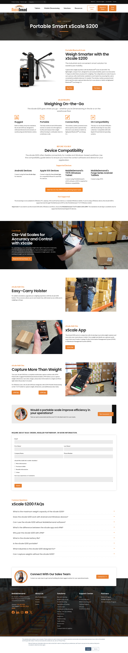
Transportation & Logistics (64, 628)
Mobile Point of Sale (62, 599)
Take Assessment (104, 414)
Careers (37, 599)
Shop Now (112, 8)
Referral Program (106, 597)
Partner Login (23, 2)
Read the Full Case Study (20, 259)
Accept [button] (88, 649)
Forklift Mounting (62, 602)
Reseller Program (106, 599)
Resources (78, 8)
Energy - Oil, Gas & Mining (64, 611)
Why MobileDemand (40, 597)
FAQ (80, 597)
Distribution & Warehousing (65, 609)
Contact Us (101, 576)
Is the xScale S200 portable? (25, 543)
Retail (58, 626)
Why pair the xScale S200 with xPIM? (28, 533)
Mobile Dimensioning (52, 8)
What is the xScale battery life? (26, 538)
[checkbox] (63, 467)
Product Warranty (84, 599)
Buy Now (69, 88)
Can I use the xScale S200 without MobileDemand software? (39, 522)
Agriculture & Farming (63, 604)
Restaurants (60, 623)
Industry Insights (100, 1)
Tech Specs (97, 88)
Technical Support (84, 604)
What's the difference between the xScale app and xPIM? (38, 527)
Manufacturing (61, 619)
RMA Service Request (85, 602)
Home (59, 21)
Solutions (67, 8)
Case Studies (109, 1)
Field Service (60, 614)
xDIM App (43, 392)
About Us (93, 1)
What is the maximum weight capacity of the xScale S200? (38, 511)
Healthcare (60, 616)
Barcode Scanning (62, 597)
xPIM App (16, 392)
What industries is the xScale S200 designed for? (34, 549)
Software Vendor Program (108, 602)
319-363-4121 (21, 604)
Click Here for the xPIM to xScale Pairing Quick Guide (64, 190)
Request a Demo (103, 8)
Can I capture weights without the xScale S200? (33, 554)
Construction (61, 606)
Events (114, 1)
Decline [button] (96, 649)
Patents (37, 602)
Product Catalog (15, 2)
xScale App (70, 347)
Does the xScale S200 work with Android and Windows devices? (40, 517)
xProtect (81, 606)
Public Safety (61, 621)
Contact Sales (91, 8)
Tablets (37, 8)
